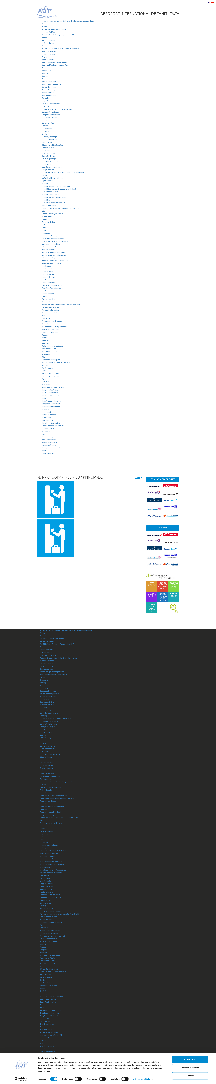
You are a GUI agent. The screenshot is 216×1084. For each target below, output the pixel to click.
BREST (152, 608)
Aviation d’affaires (49, 51)
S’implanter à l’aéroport (51, 360)
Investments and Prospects (53, 263)
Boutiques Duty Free (50, 81)
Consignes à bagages (50, 117)
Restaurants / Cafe (49, 349)
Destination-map (48, 153)
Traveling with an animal (51, 423)
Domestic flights (48, 156)
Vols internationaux (49, 442)
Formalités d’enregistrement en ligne (56, 186)
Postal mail (46, 318)
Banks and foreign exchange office (55, 65)
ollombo (163, 588)
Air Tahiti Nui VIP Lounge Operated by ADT (59, 35)
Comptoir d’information (51, 115)
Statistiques (46, 384)
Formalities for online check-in (53, 203)
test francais (47, 412)
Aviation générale (48, 54)
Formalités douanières (50, 194)
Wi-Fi (44, 450)
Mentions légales (48, 280)
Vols (43, 434)
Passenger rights (48, 299)
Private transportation (50, 329)
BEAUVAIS (152, 610)
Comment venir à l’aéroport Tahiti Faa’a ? (57, 109)
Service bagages (48, 368)
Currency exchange (49, 137)
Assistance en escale (50, 46)
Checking (45, 106)
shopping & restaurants (51, 376)
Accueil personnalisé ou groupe (54, 29)
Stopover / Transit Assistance (53, 387)
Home (44, 230)
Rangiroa (45, 340)
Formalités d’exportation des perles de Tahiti (59, 189)
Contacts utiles (48, 123)
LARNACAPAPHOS (173, 595)
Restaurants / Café (49, 354)
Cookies (45, 126)
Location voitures (48, 269)
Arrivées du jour (48, 43)
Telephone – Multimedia (51, 404)
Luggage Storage (48, 277)
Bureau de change (49, 90)
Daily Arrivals (47, 142)
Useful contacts (48, 428)
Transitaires (46, 417)
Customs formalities (50, 139)
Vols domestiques (49, 437)
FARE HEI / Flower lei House (52, 178)
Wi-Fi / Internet (48, 453)
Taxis (44, 398)
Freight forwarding (49, 205)
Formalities (46, 200)
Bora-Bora (46, 79)
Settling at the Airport (50, 373)
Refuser (190, 1076)
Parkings (45, 296)
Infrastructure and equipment (53, 252)
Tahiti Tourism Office (50, 390)
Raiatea (45, 335)
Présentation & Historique (52, 321)
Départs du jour (48, 148)
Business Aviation (49, 92)
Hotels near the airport (51, 236)
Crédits (45, 134)
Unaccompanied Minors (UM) (53, 426)
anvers (173, 585)
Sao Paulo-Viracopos (152, 584)
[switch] (78, 1079)
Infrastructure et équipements (54, 255)
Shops (44, 379)
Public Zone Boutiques (51, 332)
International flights (50, 258)
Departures (46, 150)
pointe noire (162, 586)
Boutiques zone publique (51, 84)
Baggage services (49, 59)
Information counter (50, 247)
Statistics (45, 382)
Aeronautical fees (49, 32)
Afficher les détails (141, 1079)
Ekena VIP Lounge (49, 164)
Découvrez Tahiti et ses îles (52, 145)
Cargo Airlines (47, 101)
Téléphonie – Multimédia (51, 406)
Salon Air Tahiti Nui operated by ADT (56, 362)
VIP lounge (46, 431)
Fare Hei (45, 175)
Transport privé (48, 420)
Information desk (48, 249)
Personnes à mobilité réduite (53, 313)
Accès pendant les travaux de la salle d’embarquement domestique (68, 21)
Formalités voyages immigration (54, 197)
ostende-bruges (174, 587)
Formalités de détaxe (50, 192)
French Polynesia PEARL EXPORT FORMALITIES (61, 208)
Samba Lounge (47, 365)
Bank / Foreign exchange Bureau (54, 62)
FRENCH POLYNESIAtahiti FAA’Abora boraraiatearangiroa (163, 597)
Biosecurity (46, 70)
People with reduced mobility (53, 302)
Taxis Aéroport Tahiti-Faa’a (52, 401)
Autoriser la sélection (190, 1068)
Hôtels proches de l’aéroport (53, 238)
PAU (152, 611)
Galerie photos (47, 216)
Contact (45, 120)
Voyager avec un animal (51, 448)
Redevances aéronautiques (52, 346)
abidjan (152, 595)
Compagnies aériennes (51, 112)
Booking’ (45, 73)
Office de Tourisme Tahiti (52, 285)
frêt (43, 211)
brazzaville (163, 585)
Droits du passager (49, 159)
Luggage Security (48, 274)
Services (45, 371)
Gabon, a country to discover (53, 214)
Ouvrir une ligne (48, 293)
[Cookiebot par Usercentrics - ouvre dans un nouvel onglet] (21, 1079)
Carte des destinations (51, 103)
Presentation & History (51, 324)
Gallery (44, 219)
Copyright (46, 131)
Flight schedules (48, 181)
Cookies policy (47, 128)
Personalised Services (50, 307)
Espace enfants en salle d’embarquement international (63, 172)
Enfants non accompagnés (52, 167)
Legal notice (46, 266)
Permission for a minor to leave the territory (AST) (61, 304)
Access (45, 24)
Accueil (45, 26)
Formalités (46, 183)
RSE (43, 357)
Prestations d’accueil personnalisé (55, 327)
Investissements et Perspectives (55, 260)
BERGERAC (152, 606)
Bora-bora (46, 76)
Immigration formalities (51, 244)
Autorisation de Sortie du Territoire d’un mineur (60, 48)
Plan (43, 315)
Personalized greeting (50, 310)
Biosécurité (46, 68)
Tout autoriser (190, 1059)
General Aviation (48, 222)
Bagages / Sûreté (48, 57)
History (45, 227)
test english (46, 409)
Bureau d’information (50, 87)
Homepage (46, 233)
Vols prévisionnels (49, 445)
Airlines (45, 37)
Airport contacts (48, 40)
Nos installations (48, 282)
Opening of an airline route (52, 288)
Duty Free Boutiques (50, 161)
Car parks (45, 98)
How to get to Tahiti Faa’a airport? (55, 241)
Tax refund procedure (50, 395)
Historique (46, 225)
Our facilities (47, 291)
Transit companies (49, 415)
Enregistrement (48, 170)
